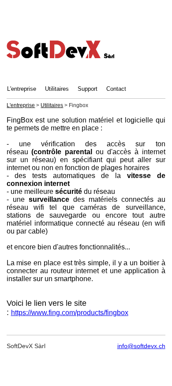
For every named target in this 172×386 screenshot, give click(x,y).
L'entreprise (21, 88)
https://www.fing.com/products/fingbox (69, 312)
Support (87, 88)
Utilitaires (57, 88)
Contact (116, 88)
